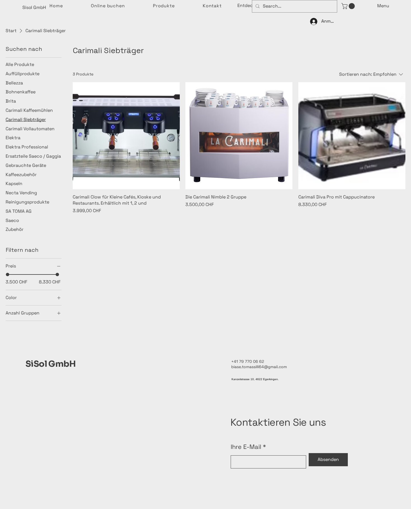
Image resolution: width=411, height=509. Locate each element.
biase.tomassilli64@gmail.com (259, 366)
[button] (249, 5)
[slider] (7, 274)
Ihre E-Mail (246, 447)
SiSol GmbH (50, 364)
